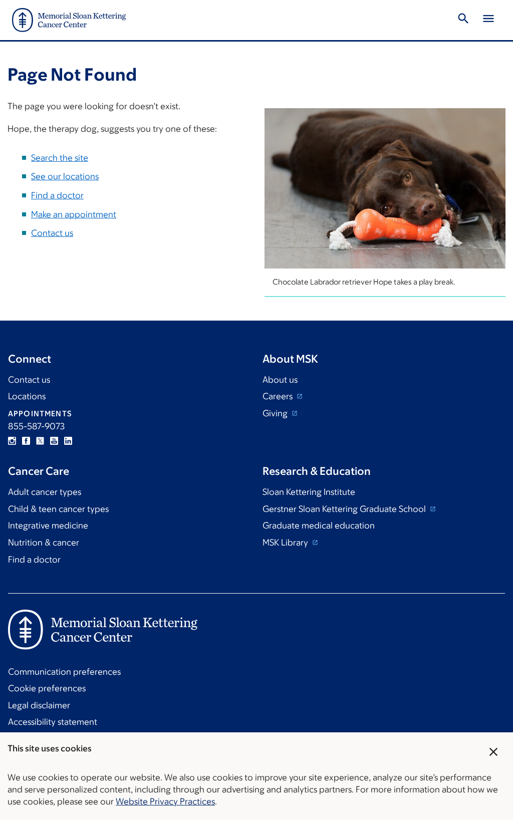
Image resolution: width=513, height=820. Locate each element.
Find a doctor (57, 195)
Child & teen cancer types (58, 509)
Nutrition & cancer (43, 542)
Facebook (26, 441)
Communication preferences (64, 672)
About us (280, 380)
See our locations (65, 176)
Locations (27, 396)
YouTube (54, 441)
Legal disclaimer (39, 705)
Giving (276, 413)
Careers (279, 396)
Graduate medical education (319, 525)
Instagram (12, 441)
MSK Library (286, 542)
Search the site (59, 158)
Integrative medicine (48, 525)
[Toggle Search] (463, 20)
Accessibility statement (52, 722)
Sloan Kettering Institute (309, 492)
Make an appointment (73, 214)
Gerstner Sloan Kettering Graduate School (345, 509)
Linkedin (68, 441)
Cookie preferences (47, 688)
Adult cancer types (44, 492)
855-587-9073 (36, 426)
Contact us (52, 233)
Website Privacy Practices (165, 801)
